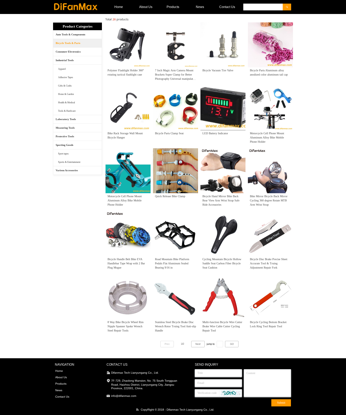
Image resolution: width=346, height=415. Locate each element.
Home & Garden (66, 94)
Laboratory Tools (66, 119)
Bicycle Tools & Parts (68, 43)
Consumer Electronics (68, 51)
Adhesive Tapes (65, 77)
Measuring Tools (65, 127)
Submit (281, 402)
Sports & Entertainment (69, 162)
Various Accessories (67, 170)
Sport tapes (63, 153)
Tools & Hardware (67, 110)
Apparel (62, 69)
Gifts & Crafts (65, 85)
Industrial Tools (65, 60)
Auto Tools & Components (70, 34)
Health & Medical (66, 102)
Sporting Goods (64, 144)
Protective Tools (65, 136)
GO (232, 344)
